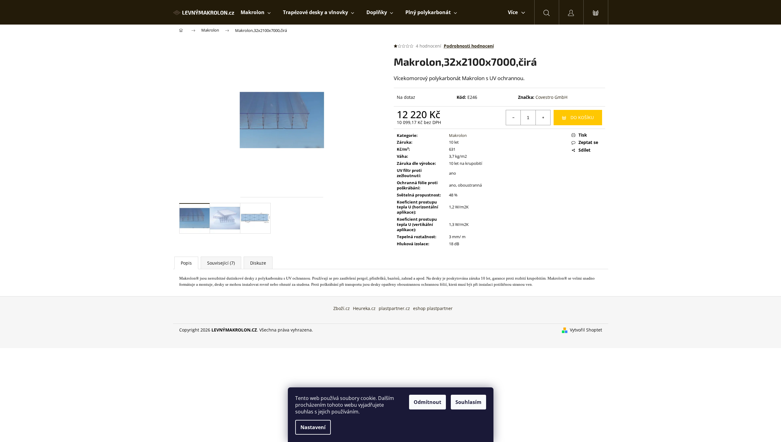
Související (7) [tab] (221, 263)
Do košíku (582, 117)
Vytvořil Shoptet (586, 330)
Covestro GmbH (551, 97)
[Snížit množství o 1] (513, 117)
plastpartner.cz (394, 308)
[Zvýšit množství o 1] (542, 117)
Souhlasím (468, 402)
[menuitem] (255, 12)
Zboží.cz (341, 308)
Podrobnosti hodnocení (469, 46)
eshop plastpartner (433, 308)
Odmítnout (427, 402)
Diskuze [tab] (258, 263)
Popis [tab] (186, 263)
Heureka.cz (364, 308)
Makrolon (458, 135)
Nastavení (313, 427)
